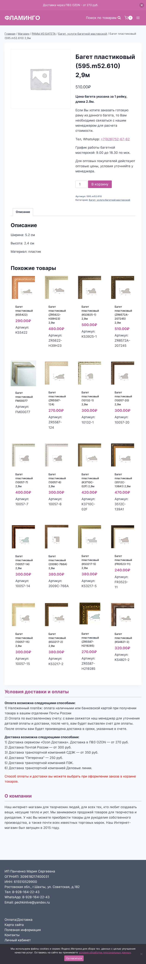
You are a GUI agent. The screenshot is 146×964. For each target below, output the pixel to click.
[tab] (23, 212)
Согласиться (74, 958)
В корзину (99, 184)
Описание (23, 212)
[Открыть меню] (137, 18)
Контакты (12, 935)
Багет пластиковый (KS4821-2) (123, 637)
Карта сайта (14, 925)
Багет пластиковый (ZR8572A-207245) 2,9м (123, 314)
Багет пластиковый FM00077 (24, 396)
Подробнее (24, 417)
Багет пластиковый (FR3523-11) (123, 560)
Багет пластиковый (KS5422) (24, 310)
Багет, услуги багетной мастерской (109, 199)
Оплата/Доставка (19, 920)
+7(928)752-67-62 (115, 139)
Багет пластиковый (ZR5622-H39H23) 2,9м (57, 314)
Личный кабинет (18, 940)
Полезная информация (23, 930)
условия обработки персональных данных (105, 952)
